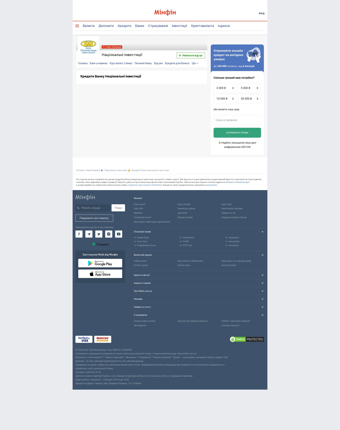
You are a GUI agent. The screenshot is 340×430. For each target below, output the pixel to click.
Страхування (158, 26)
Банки (139, 26)
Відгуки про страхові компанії (193, 321)
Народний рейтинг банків (234, 217)
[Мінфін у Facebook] (79, 234)
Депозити (106, 26)
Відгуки (158, 63)
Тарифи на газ (228, 213)
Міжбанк (138, 213)
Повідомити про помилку (94, 218)
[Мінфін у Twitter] (98, 234)
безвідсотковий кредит (238, 182)
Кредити (124, 26)
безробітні (156, 185)
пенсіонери (144, 185)
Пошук (118, 207)
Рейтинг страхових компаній (235, 321)
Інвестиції (179, 26)
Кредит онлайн (185, 217)
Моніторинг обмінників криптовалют (152, 222)
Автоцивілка (140, 325)
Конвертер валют (142, 217)
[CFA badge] (121, 339)
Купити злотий (228, 265)
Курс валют (139, 204)
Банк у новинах (98, 63)
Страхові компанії (230, 325)
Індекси (224, 26)
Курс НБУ (138, 208)
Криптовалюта (202, 26)
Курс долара (184, 204)
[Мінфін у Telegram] (88, 234)
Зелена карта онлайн (144, 321)
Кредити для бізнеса (177, 63)
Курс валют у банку (121, 63)
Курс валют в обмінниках (190, 261)
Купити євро (184, 265)
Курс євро (226, 204)
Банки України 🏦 (95, 170)
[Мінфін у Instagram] (108, 234)
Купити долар (141, 265)
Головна (82, 63)
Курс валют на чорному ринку (236, 261)
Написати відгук (192, 55)
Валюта (89, 26)
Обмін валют (140, 261)
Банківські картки (186, 208)
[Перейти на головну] (170, 13)
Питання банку (143, 63)
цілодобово (211, 185)
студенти (132, 185)
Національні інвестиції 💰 (117, 170)
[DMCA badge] (247, 340)
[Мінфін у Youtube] (118, 234)
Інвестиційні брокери (231, 208)
